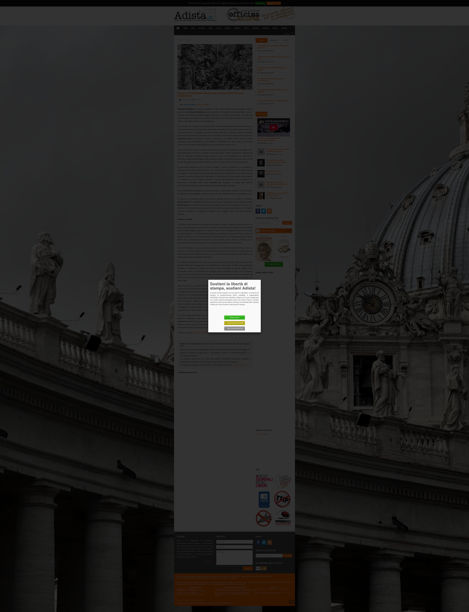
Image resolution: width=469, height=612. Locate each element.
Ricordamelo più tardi (235, 323)
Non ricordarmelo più (235, 328)
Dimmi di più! (234, 317)
